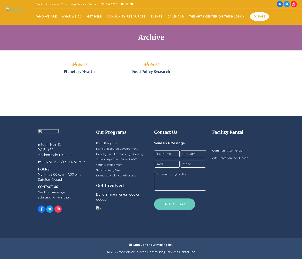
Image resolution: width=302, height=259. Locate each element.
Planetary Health (79, 71)
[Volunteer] (130, 4)
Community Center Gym (228, 150)
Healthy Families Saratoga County (119, 154)
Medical (79, 64)
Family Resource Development (117, 148)
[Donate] (125, 4)
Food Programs (107, 143)
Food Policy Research (151, 71)
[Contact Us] (120, 4)
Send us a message (51, 192)
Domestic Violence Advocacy (116, 175)
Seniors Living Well (108, 170)
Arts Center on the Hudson (230, 158)
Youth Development (109, 165)
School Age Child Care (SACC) (116, 159)
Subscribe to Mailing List (54, 197)
